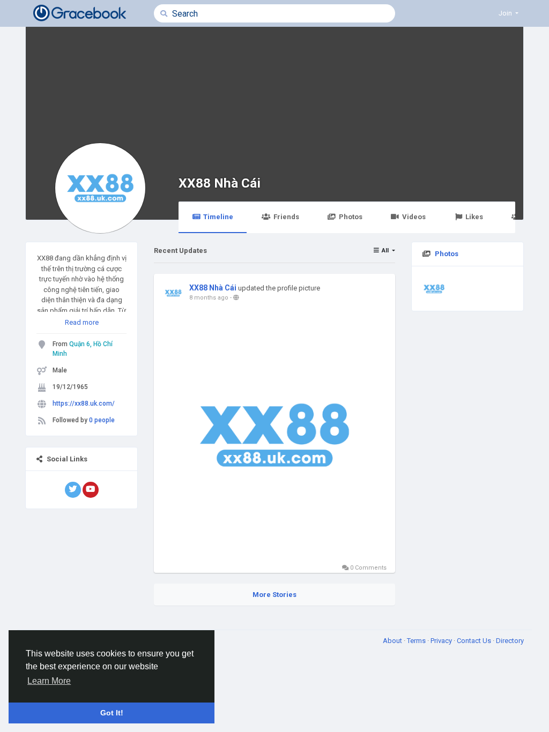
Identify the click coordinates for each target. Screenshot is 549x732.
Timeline (218, 217)
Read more (82, 322)
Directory (510, 641)
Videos (414, 217)
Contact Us (475, 641)
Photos (350, 217)
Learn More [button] (49, 680)
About (393, 641)
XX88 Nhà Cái (220, 183)
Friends (286, 217)
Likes (474, 217)
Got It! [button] (111, 712)
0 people (102, 420)
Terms (417, 641)
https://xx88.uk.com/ (84, 403)
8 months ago (208, 297)
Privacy (442, 641)
